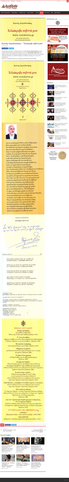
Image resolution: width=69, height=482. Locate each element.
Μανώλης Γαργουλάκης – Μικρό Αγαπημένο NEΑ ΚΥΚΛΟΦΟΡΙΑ (60, 92)
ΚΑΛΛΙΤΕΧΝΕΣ (30, 12)
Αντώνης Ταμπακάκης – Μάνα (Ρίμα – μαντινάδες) (9, 430)
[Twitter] (59, 1)
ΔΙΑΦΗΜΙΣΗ (13, 1)
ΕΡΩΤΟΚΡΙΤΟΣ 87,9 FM (5, 1)
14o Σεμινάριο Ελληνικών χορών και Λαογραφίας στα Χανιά (61, 86)
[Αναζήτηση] (68, 1)
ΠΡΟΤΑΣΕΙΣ (47, 12)
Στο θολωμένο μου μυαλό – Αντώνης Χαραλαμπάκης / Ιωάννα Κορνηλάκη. (61, 104)
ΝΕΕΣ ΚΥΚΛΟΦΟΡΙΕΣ (5, 12)
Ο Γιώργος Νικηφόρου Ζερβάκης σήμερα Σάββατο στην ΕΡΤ (37, 431)
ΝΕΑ (52, 12)
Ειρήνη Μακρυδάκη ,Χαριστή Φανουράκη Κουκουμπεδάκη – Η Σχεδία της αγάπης (36, 464)
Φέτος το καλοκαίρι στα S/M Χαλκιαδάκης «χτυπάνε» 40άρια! (61, 125)
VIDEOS (37, 12)
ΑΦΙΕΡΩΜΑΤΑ (14, 12)
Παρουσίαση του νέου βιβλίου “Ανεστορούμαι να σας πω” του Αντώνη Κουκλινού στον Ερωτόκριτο (22, 448)
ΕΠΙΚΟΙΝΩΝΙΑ (18, 1)
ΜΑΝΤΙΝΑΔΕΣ (57, 12)
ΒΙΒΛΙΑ (41, 12)
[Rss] (57, 1)
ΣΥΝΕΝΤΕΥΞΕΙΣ (22, 12)
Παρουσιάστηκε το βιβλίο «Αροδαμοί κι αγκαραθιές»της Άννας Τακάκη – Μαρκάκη (8, 464)
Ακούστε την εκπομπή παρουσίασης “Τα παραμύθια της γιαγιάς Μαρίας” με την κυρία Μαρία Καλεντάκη (7, 448)
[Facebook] (58, 1)
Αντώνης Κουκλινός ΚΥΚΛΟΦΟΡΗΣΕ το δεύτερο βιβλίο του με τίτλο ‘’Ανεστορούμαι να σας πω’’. (37, 448)
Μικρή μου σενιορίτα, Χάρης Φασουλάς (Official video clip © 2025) (61, 131)
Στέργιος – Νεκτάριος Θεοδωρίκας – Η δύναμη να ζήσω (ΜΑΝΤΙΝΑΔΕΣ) (23, 464)
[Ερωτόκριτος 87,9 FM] (9, 6)
